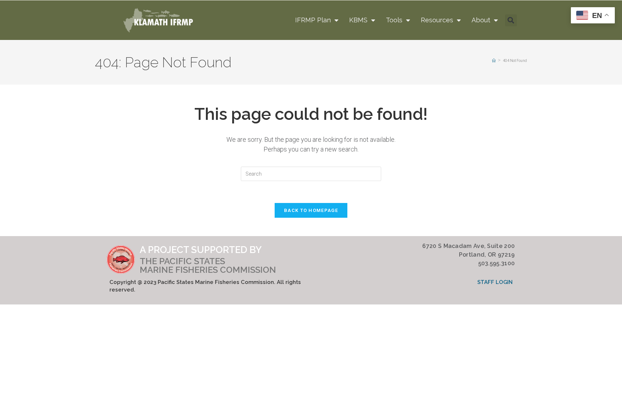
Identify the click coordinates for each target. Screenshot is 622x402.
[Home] (494, 61)
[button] (511, 20)
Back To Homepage (311, 210)
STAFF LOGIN (495, 282)
